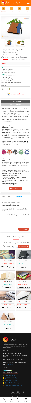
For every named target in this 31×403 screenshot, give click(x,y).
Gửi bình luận (23, 229)
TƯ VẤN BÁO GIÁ (23, 246)
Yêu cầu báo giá (16, 188)
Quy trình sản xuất (15, 104)
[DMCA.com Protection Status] (7, 370)
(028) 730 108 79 (10, 364)
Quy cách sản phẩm (16, 101)
